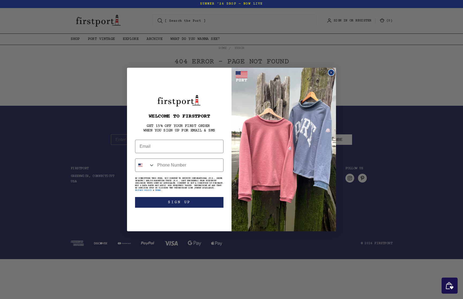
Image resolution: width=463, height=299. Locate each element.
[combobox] (145, 165)
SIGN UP (179, 202)
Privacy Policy (143, 190)
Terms (158, 190)
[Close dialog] (331, 72)
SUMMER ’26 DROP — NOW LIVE (231, 4)
